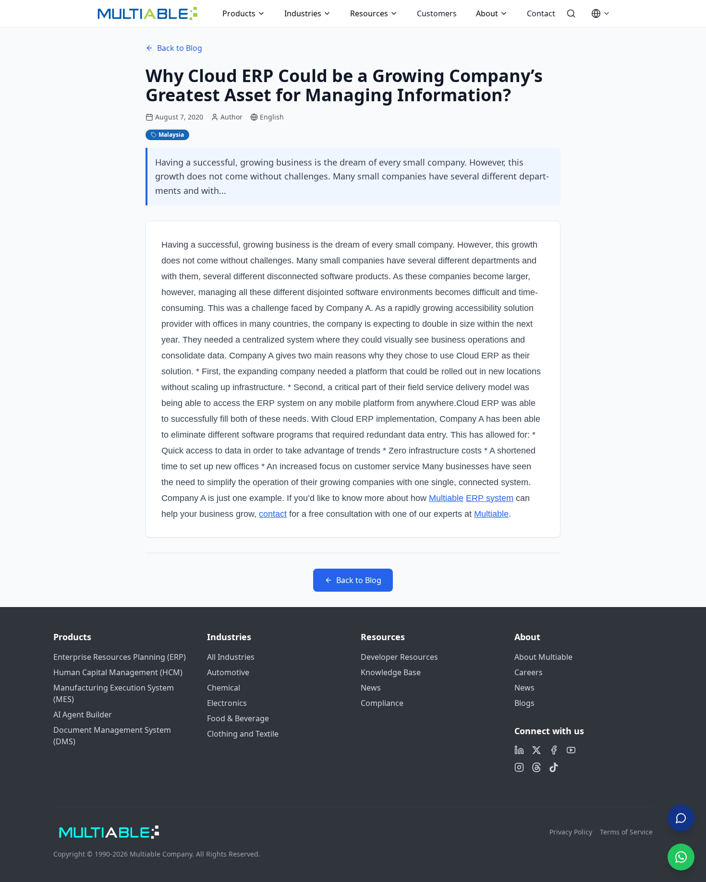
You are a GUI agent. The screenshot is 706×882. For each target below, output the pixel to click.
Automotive (228, 672)
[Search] (571, 13)
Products (239, 13)
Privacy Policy (570, 831)
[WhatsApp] (681, 857)
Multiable (446, 498)
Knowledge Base (391, 672)
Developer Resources (399, 657)
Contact (541, 13)
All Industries (231, 657)
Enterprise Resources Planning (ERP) (119, 657)
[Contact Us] (681, 819)
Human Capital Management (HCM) (118, 672)
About (487, 13)
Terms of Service (626, 831)
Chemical (223, 687)
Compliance (382, 703)
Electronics (227, 703)
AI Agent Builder (82, 714)
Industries (302, 13)
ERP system (489, 498)
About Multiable (543, 657)
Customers (437, 13)
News (371, 687)
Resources (369, 13)
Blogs (524, 703)
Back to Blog (179, 48)
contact (273, 514)
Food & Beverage (238, 718)
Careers (528, 672)
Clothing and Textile (243, 733)
